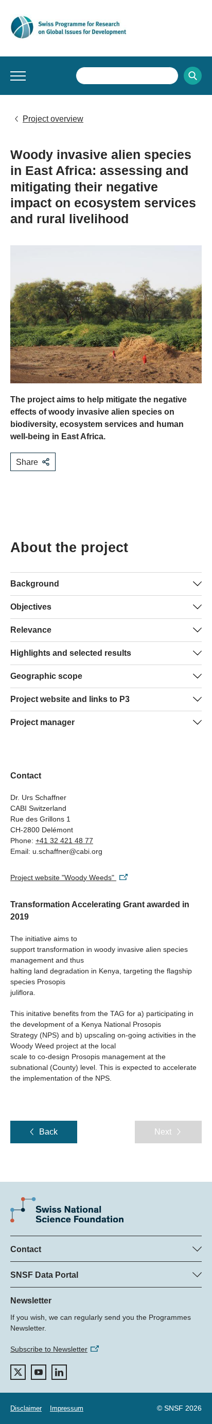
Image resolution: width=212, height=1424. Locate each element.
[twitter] (18, 1372)
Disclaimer (26, 1408)
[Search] (193, 76)
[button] (18, 76)
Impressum (66, 1408)
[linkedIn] (59, 1372)
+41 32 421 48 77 (64, 840)
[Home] (106, 27)
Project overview (53, 118)
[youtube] (38, 1372)
